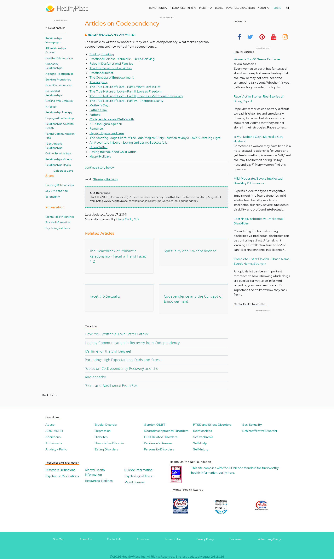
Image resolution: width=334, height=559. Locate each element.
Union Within (98, 147)
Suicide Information (57, 222)
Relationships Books (58, 165)
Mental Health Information (95, 472)
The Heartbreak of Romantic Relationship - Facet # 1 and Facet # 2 (117, 256)
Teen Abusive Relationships (54, 146)
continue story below (99, 167)
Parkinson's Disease (158, 443)
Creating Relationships (59, 185)
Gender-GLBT (154, 425)
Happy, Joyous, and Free (106, 133)
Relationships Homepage (53, 40)
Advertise (143, 539)
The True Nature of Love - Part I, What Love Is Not (124, 87)
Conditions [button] (157, 7)
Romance (96, 129)
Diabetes (101, 437)
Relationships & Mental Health (59, 126)
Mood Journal (134, 482)
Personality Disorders (159, 449)
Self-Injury (200, 449)
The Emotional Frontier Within (110, 68)
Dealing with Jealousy (59, 101)
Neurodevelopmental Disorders (166, 431)
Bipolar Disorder (106, 425)
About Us (85, 539)
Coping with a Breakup (59, 118)
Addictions (52, 437)
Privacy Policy (205, 539)
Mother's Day (98, 105)
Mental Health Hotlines (59, 216)
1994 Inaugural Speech (105, 124)
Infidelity (50, 106)
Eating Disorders (106, 449)
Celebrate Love (63, 170)
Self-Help (200, 443)
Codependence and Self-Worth (111, 119)
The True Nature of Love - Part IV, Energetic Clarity (126, 101)
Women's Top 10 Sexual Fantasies (257, 59)
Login (277, 8)
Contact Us (114, 539)
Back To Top (50, 395)
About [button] (262, 7)
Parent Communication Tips (60, 136)
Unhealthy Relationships (53, 66)
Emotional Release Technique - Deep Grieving (121, 59)
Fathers (95, 115)
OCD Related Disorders (160, 437)
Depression (103, 431)
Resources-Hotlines (99, 481)
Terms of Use (172, 539)
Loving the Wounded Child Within (112, 152)
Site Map (58, 539)
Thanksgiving (98, 82)
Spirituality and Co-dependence (190, 251)
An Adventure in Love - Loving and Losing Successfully (128, 142)
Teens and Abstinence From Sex (111, 385)
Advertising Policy (269, 539)
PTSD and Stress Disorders (212, 425)
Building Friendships (58, 79)
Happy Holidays (100, 156)
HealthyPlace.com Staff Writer (111, 34)
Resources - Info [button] (182, 7)
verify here (226, 473)
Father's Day (98, 110)
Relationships (202, 431)
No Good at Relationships (53, 93)
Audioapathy (95, 377)
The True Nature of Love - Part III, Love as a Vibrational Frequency (136, 96)
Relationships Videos (58, 159)
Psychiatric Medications (62, 476)
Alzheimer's (53, 443)
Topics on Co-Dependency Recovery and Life (121, 368)
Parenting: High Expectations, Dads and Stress (123, 359)
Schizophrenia (203, 437)
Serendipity (52, 196)
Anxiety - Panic (56, 449)
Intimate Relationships (59, 73)
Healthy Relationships (59, 58)
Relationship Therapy (58, 112)
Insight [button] (204, 7)
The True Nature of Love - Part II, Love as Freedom (125, 91)
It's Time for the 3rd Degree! (108, 351)
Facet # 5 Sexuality (105, 296)
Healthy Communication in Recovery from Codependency (132, 342)
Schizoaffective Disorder (260, 431)
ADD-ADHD (54, 431)
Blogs (219, 7)
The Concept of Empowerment (111, 77)
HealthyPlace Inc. (134, 557)
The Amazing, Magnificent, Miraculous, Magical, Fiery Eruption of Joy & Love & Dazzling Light (155, 138)
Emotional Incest (101, 73)
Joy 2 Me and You (56, 191)
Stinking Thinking (101, 54)
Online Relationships (58, 153)
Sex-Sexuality (252, 425)
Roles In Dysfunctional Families (111, 64)
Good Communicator (58, 85)
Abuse (50, 425)
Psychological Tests (240, 7)
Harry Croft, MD (127, 219)
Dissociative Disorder (109, 443)
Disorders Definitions (60, 470)
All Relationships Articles (55, 50)
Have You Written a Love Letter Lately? (116, 334)
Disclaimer (236, 539)
